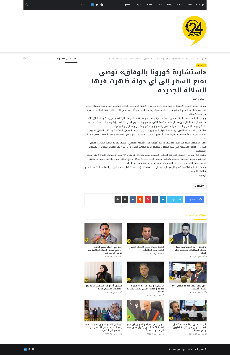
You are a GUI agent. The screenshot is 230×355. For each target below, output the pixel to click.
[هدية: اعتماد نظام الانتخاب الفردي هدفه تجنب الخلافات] (145, 233)
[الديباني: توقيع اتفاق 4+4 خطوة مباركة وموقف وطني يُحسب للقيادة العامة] (145, 272)
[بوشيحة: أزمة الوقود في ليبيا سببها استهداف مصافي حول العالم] (188, 233)
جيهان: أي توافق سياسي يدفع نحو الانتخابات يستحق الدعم (104, 287)
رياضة (169, 5)
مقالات (149, 5)
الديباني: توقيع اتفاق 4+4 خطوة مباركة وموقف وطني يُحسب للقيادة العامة (145, 289)
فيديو (127, 5)
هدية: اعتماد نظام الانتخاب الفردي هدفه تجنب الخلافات (146, 248)
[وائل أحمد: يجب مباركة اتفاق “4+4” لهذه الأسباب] (188, 272)
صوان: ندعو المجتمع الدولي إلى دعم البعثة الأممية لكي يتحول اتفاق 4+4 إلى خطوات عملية (145, 327)
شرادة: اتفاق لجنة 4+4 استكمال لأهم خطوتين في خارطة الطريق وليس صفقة (190, 327)
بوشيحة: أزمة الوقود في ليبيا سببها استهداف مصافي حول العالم (191, 250)
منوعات (138, 5)
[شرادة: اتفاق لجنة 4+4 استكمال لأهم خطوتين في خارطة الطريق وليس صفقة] (188, 310)
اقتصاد (180, 5)
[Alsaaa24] (194, 31)
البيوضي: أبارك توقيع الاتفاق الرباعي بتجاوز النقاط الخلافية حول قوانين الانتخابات (104, 250)
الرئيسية (200, 5)
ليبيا (190, 5)
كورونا (198, 185)
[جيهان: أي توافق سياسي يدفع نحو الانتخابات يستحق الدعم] (103, 272)
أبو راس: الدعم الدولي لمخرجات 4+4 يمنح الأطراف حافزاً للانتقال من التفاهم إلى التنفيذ (103, 327)
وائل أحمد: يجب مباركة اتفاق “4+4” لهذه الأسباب (189, 287)
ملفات (160, 5)
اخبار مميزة (190, 59)
